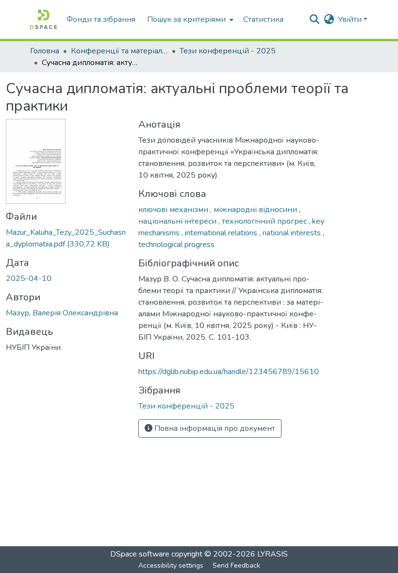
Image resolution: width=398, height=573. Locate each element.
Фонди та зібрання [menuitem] (100, 19)
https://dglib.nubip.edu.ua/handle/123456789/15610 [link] (228, 371)
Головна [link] (44, 51)
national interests (293, 233)
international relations (222, 233)
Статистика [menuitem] (263, 19)
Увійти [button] (351, 19)
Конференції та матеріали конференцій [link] (119, 51)
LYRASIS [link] (272, 554)
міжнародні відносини (256, 209)
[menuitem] (189, 19)
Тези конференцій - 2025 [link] (228, 51)
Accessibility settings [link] (170, 565)
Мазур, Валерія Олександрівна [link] (62, 313)
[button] (43, 19)
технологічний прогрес (265, 221)
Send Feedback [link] (236, 565)
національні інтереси (178, 221)
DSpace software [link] (139, 554)
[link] (66, 238)
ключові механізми (174, 209)
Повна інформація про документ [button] (213, 428)
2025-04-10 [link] (28, 278)
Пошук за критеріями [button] (186, 19)
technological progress (176, 244)
